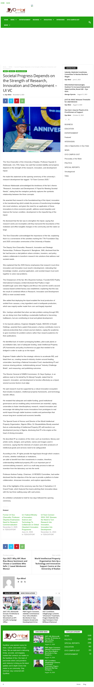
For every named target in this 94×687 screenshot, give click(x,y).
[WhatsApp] (22, 100)
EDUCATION (48, 20)
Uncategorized (70, 172)
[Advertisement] (47, 46)
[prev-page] (56, 593)
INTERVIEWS (60, 20)
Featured (68, 137)
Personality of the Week (73, 159)
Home (3, 3)
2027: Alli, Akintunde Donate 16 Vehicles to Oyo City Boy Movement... (52, 639)
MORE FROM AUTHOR (28, 593)
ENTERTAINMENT (24, 20)
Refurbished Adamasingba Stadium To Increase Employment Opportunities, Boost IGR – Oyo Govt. (77, 88)
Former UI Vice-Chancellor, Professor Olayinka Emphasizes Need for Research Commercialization (11, 520)
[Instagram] (21, 582)
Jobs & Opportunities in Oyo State (77, 146)
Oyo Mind (8, 95)
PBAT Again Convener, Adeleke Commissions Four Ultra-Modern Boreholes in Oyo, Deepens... (52, 651)
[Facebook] (5, 100)
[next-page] (59, 593)
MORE (6, 25)
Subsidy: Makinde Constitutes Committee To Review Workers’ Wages (76, 74)
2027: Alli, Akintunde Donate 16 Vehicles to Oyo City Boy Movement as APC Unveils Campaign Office (11, 616)
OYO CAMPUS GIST (73, 20)
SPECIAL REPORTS (21, 71)
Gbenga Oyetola (70, 94)
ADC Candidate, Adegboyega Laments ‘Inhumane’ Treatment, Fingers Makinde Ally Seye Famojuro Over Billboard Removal (51, 616)
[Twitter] (11, 100)
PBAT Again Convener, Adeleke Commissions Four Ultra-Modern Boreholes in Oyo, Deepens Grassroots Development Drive (31, 616)
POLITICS (11, 71)
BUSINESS (36, 20)
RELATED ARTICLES (11, 593)
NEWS (12, 20)
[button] (89, 22)
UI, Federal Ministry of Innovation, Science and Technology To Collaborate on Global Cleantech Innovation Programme (30, 522)
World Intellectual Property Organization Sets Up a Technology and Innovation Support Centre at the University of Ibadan (47, 563)
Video (67, 176)
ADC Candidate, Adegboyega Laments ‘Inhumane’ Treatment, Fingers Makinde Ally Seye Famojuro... (52, 665)
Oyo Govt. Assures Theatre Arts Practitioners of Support (76, 111)
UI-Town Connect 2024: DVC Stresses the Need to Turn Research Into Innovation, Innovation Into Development (49, 522)
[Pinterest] (16, 100)
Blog (8, 3)
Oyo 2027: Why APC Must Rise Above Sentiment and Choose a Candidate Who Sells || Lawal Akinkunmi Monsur (15, 563)
